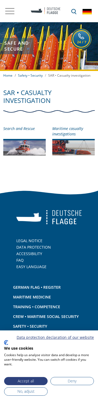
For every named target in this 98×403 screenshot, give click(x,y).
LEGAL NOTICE (29, 240)
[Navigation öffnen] (10, 11)
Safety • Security (30, 75)
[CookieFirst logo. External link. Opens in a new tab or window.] (6, 342)
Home (8, 75)
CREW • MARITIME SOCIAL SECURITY (46, 316)
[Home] (44, 11)
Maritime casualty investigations (67, 131)
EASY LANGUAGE (31, 266)
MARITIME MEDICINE (32, 297)
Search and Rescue (19, 128)
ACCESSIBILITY (29, 253)
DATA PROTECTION (33, 247)
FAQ (20, 260)
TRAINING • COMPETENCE (36, 306)
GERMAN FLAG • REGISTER (37, 287)
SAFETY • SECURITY (30, 326)
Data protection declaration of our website (55, 337)
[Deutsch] (87, 11)
